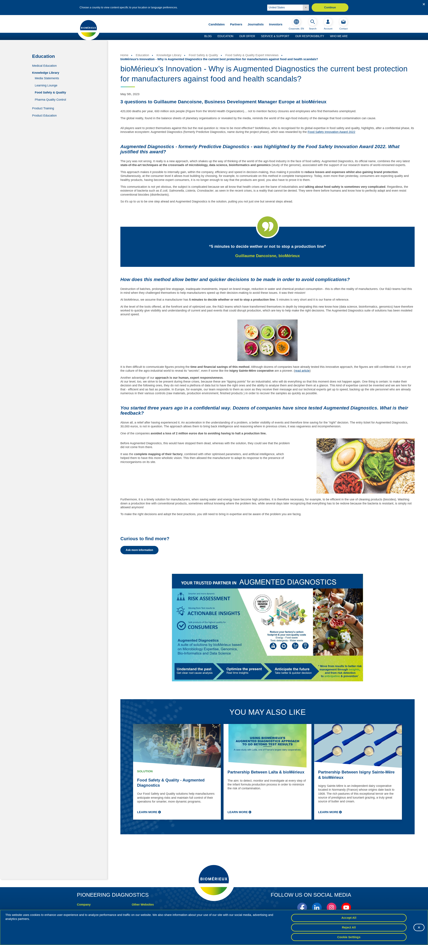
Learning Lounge (46, 85)
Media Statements (47, 78)
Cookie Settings (348, 937)
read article (302, 370)
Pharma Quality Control (50, 99)
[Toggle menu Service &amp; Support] (291, 36)
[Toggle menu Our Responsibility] (326, 36)
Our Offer (247, 36)
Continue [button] (330, 7)
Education (225, 36)
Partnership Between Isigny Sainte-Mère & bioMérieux (356, 774)
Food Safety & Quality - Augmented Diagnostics (171, 783)
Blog (208, 36)
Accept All (348, 917)
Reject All (349, 927)
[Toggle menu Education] (235, 36)
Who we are (339, 36)
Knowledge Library (45, 72)
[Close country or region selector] (424, 4)
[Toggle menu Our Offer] (256, 36)
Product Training (43, 108)
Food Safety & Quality (50, 92)
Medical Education (44, 65)
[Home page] (88, 28)
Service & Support (275, 36)
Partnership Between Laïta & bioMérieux (266, 772)
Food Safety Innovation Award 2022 (331, 132)
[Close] (418, 927)
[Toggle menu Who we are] (349, 36)
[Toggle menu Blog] (213, 36)
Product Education (44, 115)
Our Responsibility (309, 36)
